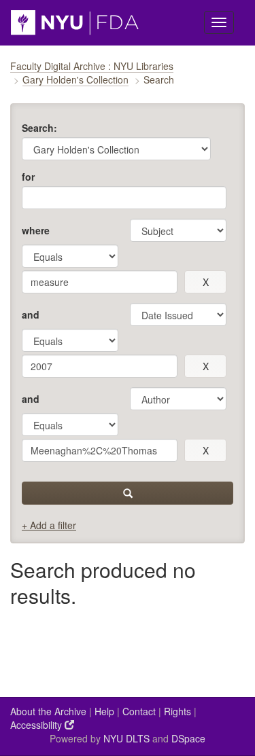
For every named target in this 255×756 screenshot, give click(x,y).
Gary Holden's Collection (75, 79)
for (28, 176)
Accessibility (37, 725)
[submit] (127, 493)
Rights (177, 711)
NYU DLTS (126, 738)
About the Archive (48, 711)
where (36, 230)
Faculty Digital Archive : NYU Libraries (91, 66)
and (30, 314)
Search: (39, 127)
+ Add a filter (49, 525)
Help (104, 711)
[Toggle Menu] (219, 22)
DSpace (188, 738)
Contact (139, 711)
